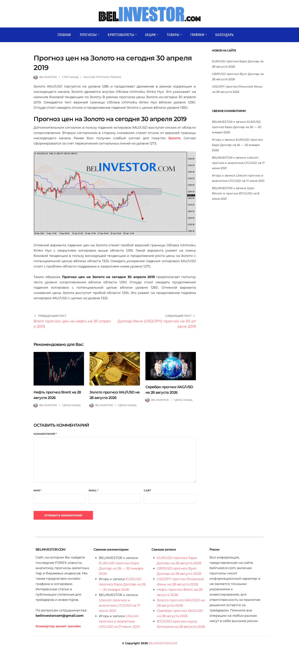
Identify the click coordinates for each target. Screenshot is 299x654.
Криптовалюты (121, 35)
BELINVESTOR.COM (163, 643)
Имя (37, 490)
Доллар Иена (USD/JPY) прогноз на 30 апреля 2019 (157, 324)
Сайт (147, 490)
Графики (197, 35)
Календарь (224, 35)
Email (93, 490)
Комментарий (45, 433)
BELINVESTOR (48, 77)
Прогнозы (88, 35)
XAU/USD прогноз (96, 77)
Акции (150, 35)
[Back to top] (295, 650)
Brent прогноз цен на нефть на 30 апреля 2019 (72, 324)
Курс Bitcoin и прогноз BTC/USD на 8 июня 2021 (235, 193)
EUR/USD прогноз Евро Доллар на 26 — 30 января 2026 (236, 127)
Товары (173, 35)
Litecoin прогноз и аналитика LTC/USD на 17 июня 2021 (238, 163)
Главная (64, 35)
